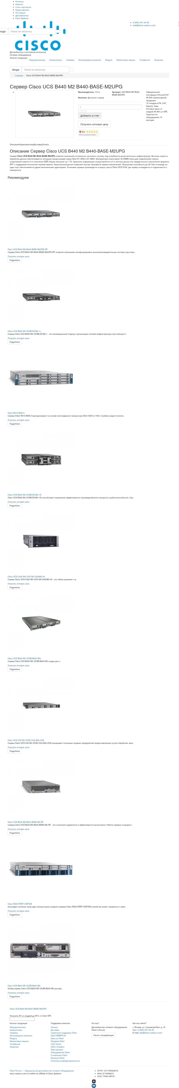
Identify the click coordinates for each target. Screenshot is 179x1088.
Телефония (144, 59)
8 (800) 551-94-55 (141, 22)
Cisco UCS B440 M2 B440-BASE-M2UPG (28, 1008)
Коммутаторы (56, 59)
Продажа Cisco (57, 1041)
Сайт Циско (56, 1043)
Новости (19, 4)
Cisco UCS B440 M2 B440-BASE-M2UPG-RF (28, 249)
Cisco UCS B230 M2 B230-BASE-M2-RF (25, 822)
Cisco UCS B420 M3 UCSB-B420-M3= (25, 658)
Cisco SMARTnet (58, 1035)
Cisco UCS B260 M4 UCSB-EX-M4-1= (24, 331)
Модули (108, 59)
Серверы (70, 59)
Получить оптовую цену (18, 256)
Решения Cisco (57, 1057)
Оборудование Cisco (60, 1052)
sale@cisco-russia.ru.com (144, 25)
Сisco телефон (57, 1046)
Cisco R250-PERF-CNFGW (20, 903)
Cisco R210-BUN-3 (16, 412)
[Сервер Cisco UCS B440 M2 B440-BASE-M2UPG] (44, 114)
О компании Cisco (59, 1055)
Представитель (22, 9)
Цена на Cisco (57, 1038)
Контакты (19, 1)
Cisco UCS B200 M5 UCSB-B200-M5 (24, 985)
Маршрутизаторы (37, 59)
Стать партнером (23, 7)
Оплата (54, 1027)
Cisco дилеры (57, 1049)
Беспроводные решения (90, 59)
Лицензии (158, 59)
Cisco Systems (21, 18)
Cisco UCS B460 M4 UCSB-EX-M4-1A (24, 494)
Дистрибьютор (22, 15)
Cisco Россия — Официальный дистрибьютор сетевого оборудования (42, 1070)
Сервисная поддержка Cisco (64, 1032)
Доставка (55, 1029)
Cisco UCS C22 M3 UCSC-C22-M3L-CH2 (26, 740)
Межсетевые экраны (125, 59)
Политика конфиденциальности (65, 1060)
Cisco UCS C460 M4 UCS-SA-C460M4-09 (26, 576)
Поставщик (20, 12)
